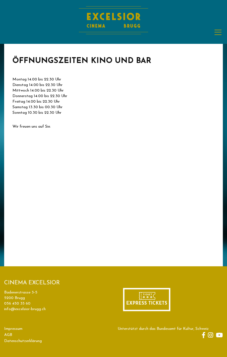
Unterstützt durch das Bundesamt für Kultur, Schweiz (163, 329)
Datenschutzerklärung (23, 341)
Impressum (13, 329)
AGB (8, 335)
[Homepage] (113, 41)
